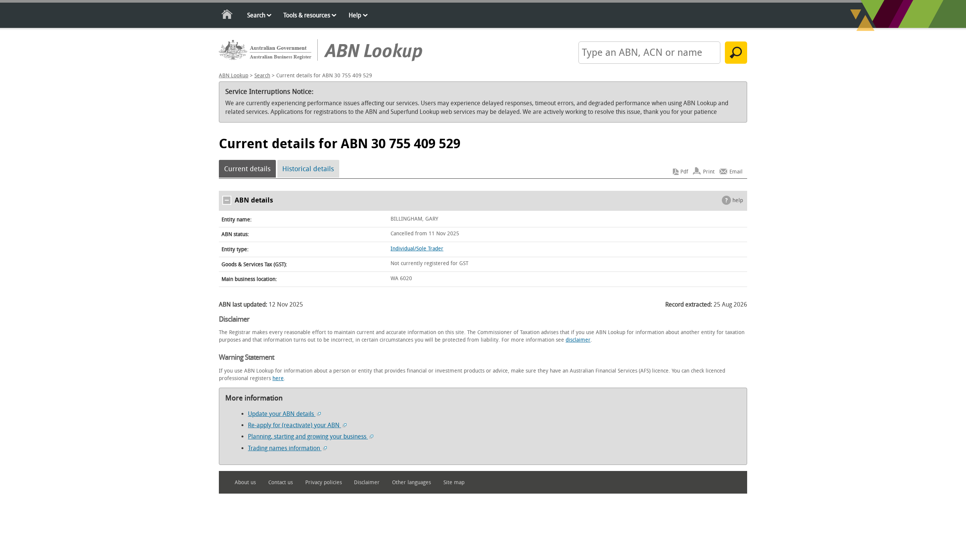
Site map (454, 482)
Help (355, 15)
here (278, 378)
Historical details (308, 169)
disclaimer (578, 340)
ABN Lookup (233, 75)
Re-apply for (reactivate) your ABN (294, 425)
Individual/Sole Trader (417, 248)
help (737, 200)
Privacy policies (323, 482)
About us (245, 482)
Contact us (280, 482)
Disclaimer (367, 482)
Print (709, 172)
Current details (247, 169)
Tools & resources (306, 15)
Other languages (411, 482)
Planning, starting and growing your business (308, 436)
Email (736, 172)
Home (227, 15)
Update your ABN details (281, 413)
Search (256, 15)
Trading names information (284, 448)
